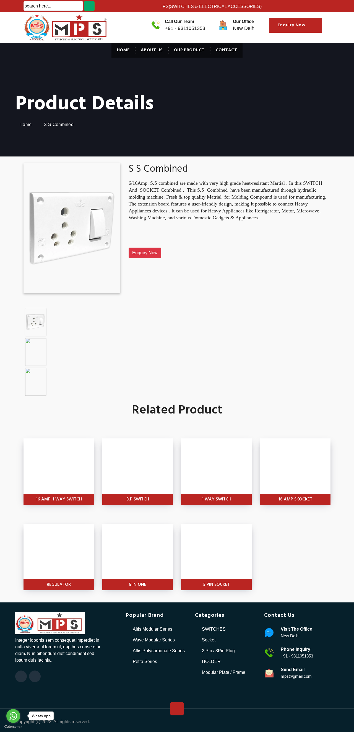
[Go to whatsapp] (13, 716)
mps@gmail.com (296, 676)
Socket (208, 640)
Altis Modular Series (152, 629)
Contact (226, 50)
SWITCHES (214, 629)
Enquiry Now (145, 252)
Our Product (189, 50)
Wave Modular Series (154, 640)
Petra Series (145, 661)
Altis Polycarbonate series (159, 650)
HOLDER (211, 661)
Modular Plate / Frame (223, 672)
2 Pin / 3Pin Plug (218, 650)
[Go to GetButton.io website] (13, 726)
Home (123, 50)
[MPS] (55, 27)
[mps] (50, 622)
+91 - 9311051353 (185, 28)
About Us (152, 50)
